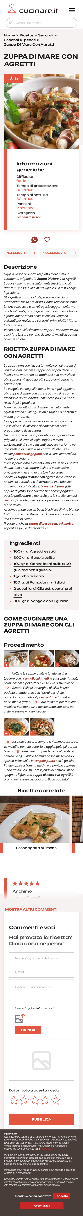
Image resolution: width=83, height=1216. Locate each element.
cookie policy (47, 1148)
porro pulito (45, 697)
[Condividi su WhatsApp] (34, 242)
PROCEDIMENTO (54, 252)
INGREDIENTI (15, 252)
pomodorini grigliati (28, 454)
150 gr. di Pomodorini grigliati (39, 582)
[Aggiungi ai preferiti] (47, 240)
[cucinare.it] (32, 8)
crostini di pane (53, 486)
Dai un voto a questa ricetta (34, 1090)
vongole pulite (45, 761)
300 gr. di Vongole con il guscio (41, 601)
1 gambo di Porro (29, 576)
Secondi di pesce (28, 217)
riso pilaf (10, 500)
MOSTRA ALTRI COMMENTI (31, 909)
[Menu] (72, 10)
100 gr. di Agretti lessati (35, 551)
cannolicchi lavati (36, 678)
